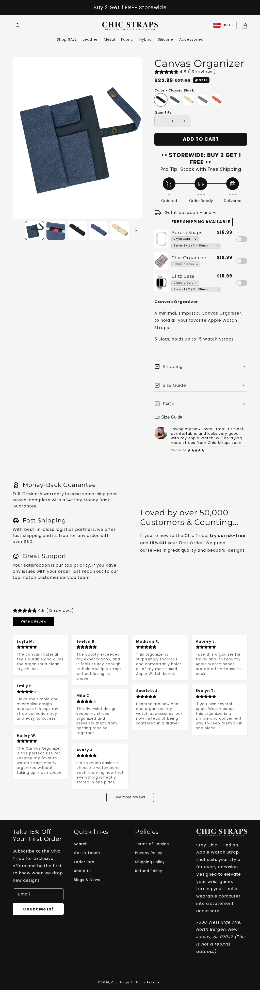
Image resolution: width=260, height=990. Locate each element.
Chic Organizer (188, 257)
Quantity (163, 112)
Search (81, 843)
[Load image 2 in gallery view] (55, 230)
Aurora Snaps (186, 232)
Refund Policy (148, 870)
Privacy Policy (148, 852)
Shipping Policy (150, 861)
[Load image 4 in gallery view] (98, 230)
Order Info (84, 861)
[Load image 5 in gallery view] (119, 230)
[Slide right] (136, 230)
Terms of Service (152, 843)
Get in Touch (87, 852)
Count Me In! (38, 909)
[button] (18, 25)
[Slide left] (18, 230)
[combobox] (224, 25)
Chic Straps (120, 982)
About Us (83, 870)
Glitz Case (182, 276)
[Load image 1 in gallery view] (34, 230)
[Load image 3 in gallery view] (77, 230)
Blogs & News (87, 879)
